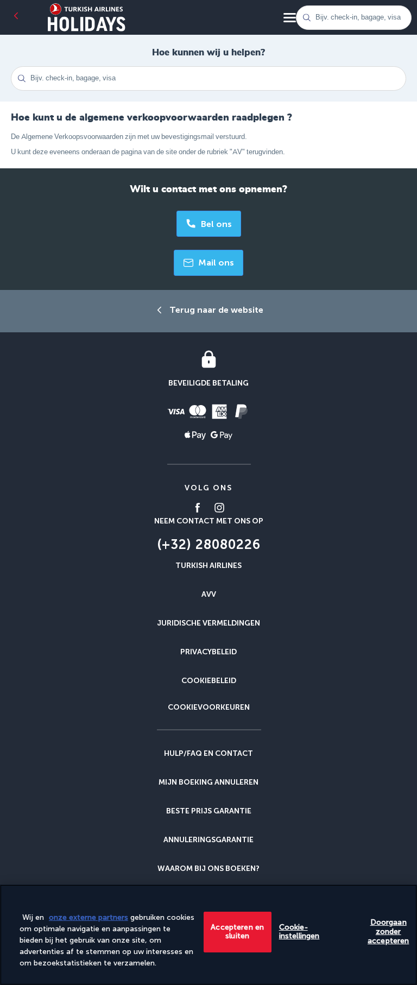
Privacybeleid (208, 651)
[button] (208, 263)
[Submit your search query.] (306, 17)
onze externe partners (88, 917)
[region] (208, 935)
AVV (208, 594)
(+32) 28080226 (209, 544)
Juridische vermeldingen (208, 623)
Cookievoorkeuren (209, 708)
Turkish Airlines (208, 565)
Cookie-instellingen (299, 932)
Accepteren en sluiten (237, 932)
